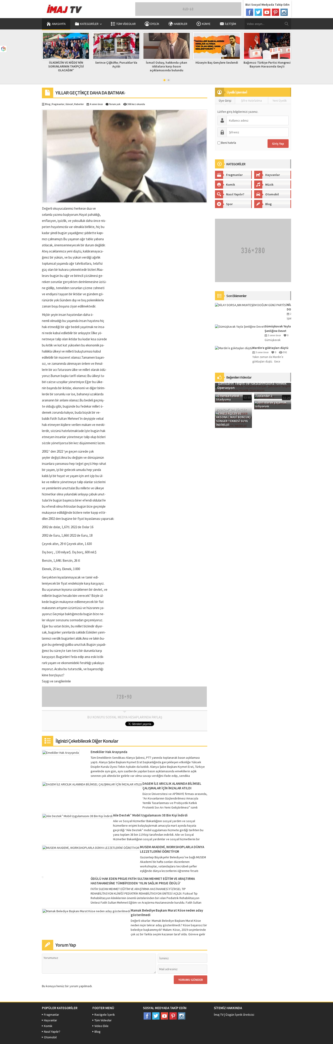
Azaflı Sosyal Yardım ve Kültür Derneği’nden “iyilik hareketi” (267, 64)
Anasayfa (59, 24)
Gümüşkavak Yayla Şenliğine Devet (278, 328)
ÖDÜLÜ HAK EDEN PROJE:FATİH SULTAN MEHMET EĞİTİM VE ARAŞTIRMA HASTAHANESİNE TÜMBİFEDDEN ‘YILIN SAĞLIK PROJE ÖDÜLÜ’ (143, 880)
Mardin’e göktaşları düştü (270, 348)
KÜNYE (206, 24)
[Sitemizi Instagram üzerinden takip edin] (284, 12)
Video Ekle (101, 1026)
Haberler (79, 104)
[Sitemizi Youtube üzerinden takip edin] (266, 12)
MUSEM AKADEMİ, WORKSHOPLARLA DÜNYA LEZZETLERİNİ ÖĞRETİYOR (172, 849)
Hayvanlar (272, 175)
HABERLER (180, 24)
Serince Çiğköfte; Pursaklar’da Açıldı (66, 64)
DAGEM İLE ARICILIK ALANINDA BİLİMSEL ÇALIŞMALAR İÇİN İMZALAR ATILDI (171, 785)
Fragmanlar (58, 104)
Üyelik (154, 24)
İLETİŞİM (230, 24)
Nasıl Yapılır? (235, 194)
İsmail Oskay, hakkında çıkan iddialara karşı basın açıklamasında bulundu (116, 66)
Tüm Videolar (126, 24)
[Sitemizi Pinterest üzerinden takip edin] (275, 12)
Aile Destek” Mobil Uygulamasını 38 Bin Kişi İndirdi (150, 815)
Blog (48, 104)
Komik (230, 184)
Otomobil (272, 194)
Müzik (269, 184)
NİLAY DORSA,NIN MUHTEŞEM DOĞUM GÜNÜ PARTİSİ (289, 307)
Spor (229, 204)
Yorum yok (115, 104)
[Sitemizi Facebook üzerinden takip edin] (249, 12)
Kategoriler (89, 24)
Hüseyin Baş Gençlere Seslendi (166, 62)
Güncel (69, 104)
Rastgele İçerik (104, 1015)
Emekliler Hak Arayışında (109, 752)
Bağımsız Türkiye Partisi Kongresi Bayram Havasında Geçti (217, 64)
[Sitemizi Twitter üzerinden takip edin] (258, 12)
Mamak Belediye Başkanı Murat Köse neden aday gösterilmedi (167, 912)
